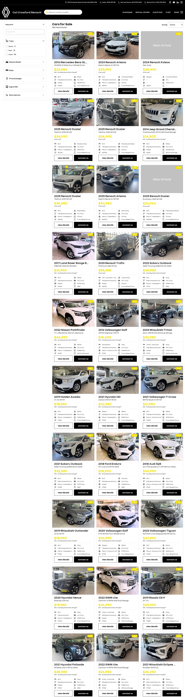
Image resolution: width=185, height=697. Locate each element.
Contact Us (83, 91)
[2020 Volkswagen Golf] (118, 514)
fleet (168, 12)
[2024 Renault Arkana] (118, 45)
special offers (143, 12)
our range (127, 12)
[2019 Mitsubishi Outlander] (73, 514)
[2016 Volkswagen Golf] (118, 313)
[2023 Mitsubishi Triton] (162, 313)
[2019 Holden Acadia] (73, 380)
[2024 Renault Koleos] (162, 45)
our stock (157, 12)
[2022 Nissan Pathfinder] (73, 313)
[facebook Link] (170, 2)
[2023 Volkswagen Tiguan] (162, 514)
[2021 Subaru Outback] (73, 447)
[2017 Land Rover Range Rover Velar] (73, 246)
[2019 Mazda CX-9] (162, 581)
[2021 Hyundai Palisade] (73, 647)
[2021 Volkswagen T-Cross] (162, 380)
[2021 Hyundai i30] (118, 380)
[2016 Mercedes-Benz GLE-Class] (73, 45)
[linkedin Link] (177, 2)
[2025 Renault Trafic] (118, 246)
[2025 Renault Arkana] (118, 179)
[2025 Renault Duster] (73, 112)
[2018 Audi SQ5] (162, 447)
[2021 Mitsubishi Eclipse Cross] (162, 647)
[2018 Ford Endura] (118, 447)
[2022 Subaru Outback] (162, 246)
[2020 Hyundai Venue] (73, 581)
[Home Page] (6, 12)
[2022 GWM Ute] (118, 581)
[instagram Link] (181, 2)
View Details (63, 91)
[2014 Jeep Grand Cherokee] (162, 112)
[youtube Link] (173, 2)
